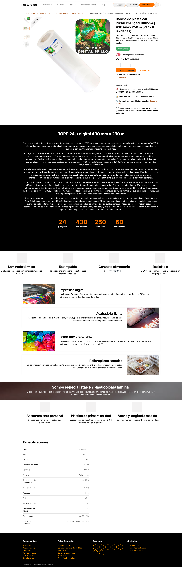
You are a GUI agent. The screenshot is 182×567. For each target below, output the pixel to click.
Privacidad (62, 555)
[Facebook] (107, 547)
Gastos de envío (29, 555)
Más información (122, 85)
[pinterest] (120, 547)
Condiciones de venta (66, 553)
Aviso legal (62, 550)
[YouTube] (95, 547)
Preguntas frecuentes (66, 558)
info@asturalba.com (138, 548)
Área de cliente (29, 548)
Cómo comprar (29, 550)
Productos (27, 545)
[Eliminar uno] (118, 65)
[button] (35, 58)
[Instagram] (101, 547)
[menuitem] (46, 5)
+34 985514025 (136, 550)
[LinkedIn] (101, 552)
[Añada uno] (128, 65)
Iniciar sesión (132, 5)
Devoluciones (28, 558)
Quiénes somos (64, 545)
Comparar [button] (122, 77)
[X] (95, 552)
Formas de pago (29, 553)
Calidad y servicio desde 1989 (70, 548)
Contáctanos (147, 5)
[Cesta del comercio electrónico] (156, 5)
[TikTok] (114, 547)
